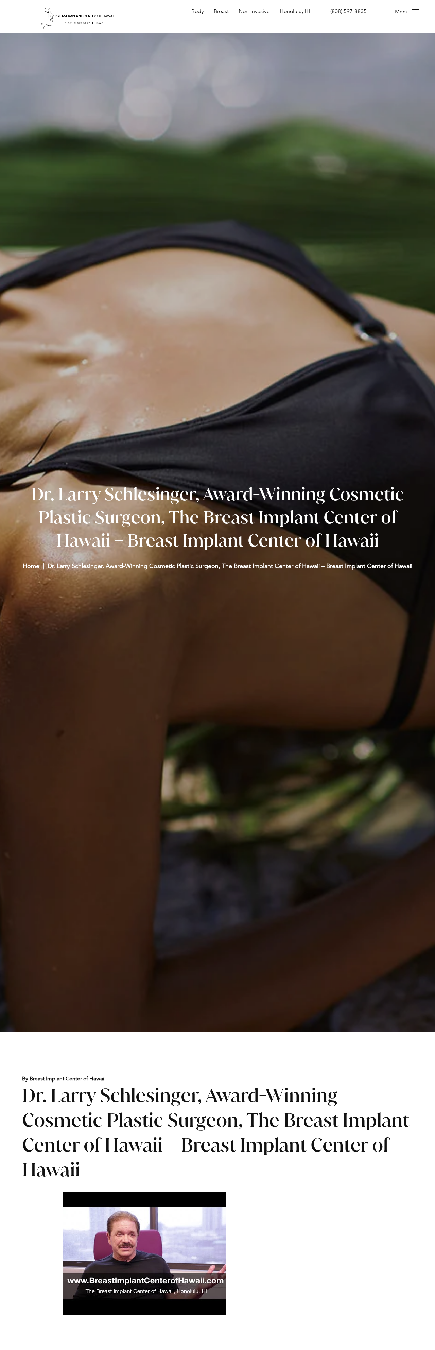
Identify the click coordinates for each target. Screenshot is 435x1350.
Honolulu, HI (295, 11)
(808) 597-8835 (348, 11)
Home (31, 566)
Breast (221, 11)
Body (197, 11)
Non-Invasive (254, 11)
